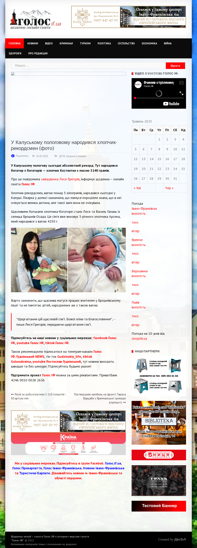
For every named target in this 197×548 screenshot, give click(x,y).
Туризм (85, 43)
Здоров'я (71, 156)
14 (151, 159)
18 (183, 159)
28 (151, 178)
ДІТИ (62, 156)
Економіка (149, 43)
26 (136, 178)
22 (159, 168)
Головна (14, 43)
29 (159, 178)
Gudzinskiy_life (69, 356)
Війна (167, 43)
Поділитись (22, 155)
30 (167, 178)
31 (175, 178)
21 (151, 168)
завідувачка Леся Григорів (60, 179)
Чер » (169, 188)
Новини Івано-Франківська (103, 468)
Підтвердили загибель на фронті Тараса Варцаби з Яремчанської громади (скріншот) (100, 398)
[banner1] (128, 16)
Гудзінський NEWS (30, 356)
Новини (32, 43)
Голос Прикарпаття (27, 468)
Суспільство (126, 43)
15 (159, 159)
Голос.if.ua (113, 463)
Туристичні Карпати (34, 473)
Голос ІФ (28, 184)
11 (183, 149)
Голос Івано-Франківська (62, 468)
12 (136, 159)
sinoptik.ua (139, 338)
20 (143, 168)
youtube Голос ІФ (30, 343)
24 (175, 168)
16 (167, 159)
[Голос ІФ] (35, 19)
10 (175, 149)
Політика (104, 43)
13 (143, 159)
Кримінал (66, 43)
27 (143, 178)
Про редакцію (38, 53)
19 (136, 168)
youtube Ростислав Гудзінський (57, 361)
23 (167, 168)
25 (183, 168)
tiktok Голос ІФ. (57, 343)
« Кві (137, 188)
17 (175, 159)
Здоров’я (15, 53)
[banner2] (68, 443)
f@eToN (180, 539)
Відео (49, 43)
